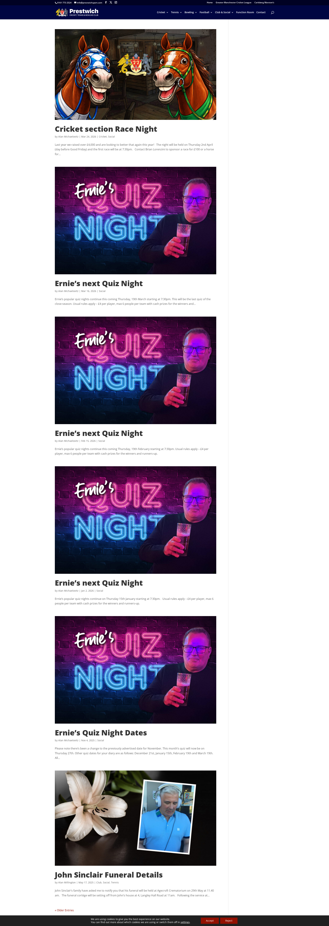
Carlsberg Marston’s (264, 3)
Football (204, 12)
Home (210, 3)
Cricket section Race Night (106, 129)
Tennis (175, 12)
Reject (228, 920)
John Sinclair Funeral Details (109, 874)
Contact (261, 12)
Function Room (245, 12)
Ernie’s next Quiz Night (99, 283)
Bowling (189, 12)
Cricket (161, 12)
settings (185, 922)
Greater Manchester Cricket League (233, 3)
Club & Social (222, 12)
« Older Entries (64, 910)
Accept (210, 920)
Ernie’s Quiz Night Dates (101, 732)
